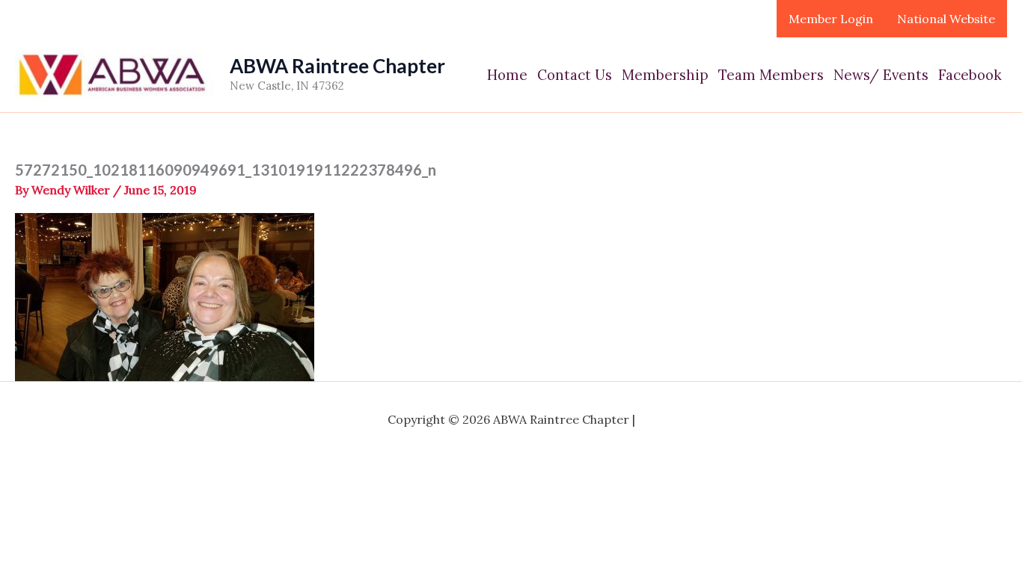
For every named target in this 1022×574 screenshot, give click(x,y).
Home (507, 75)
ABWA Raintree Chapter (337, 66)
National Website (946, 18)
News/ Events (880, 75)
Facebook (970, 75)
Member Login (831, 18)
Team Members (771, 75)
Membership (665, 75)
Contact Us (574, 75)
